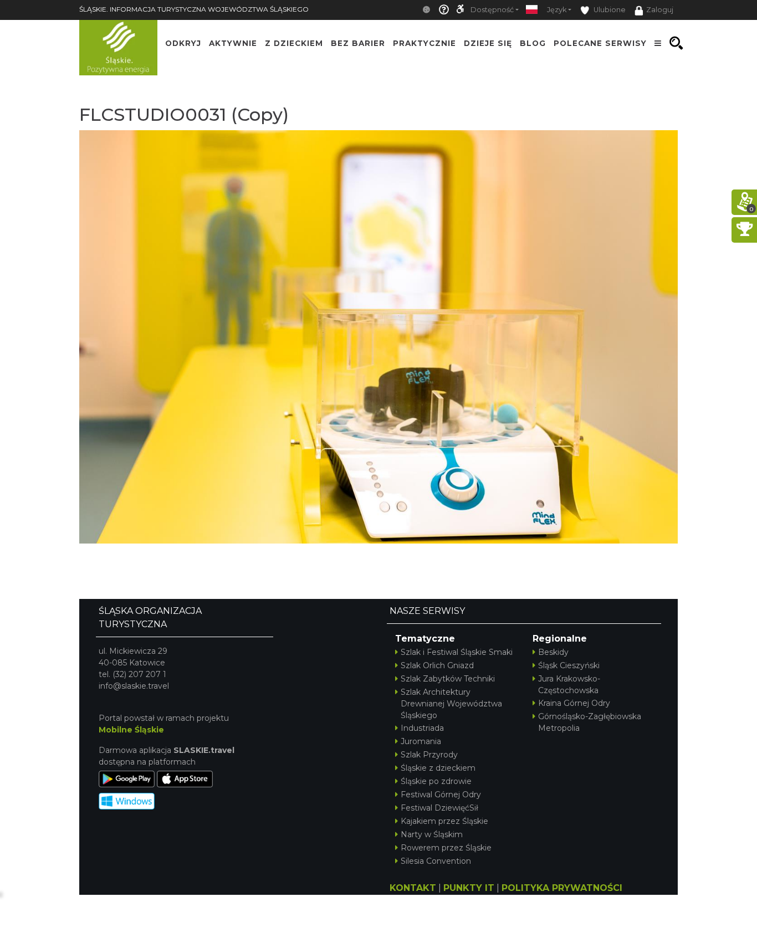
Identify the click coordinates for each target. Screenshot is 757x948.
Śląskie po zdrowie (436, 781)
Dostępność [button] (492, 10)
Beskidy (553, 652)
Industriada (422, 728)
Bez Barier (358, 43)
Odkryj (183, 43)
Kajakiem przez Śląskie (444, 821)
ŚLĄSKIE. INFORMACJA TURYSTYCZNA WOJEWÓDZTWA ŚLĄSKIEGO (194, 9)
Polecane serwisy (600, 43)
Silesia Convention (436, 861)
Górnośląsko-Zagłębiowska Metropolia (589, 722)
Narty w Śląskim (432, 834)
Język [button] (556, 10)
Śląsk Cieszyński (569, 665)
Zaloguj (659, 10)
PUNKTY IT (468, 888)
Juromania (421, 741)
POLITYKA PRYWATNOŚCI (562, 888)
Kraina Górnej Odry (574, 703)
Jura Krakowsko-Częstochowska (569, 684)
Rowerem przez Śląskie (446, 848)
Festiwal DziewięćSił (439, 808)
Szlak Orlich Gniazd (437, 665)
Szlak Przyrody (429, 755)
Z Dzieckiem (294, 43)
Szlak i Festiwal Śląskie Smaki (457, 652)
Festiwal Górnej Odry (441, 795)
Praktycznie (424, 43)
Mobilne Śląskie (131, 730)
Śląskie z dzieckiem (438, 768)
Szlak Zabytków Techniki (448, 679)
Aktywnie (233, 43)
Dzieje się (488, 43)
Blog (533, 43)
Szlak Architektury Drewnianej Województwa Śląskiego (451, 703)
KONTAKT (413, 888)
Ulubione (609, 10)
